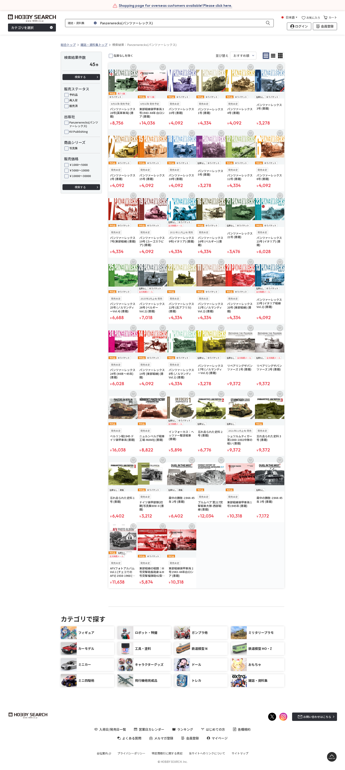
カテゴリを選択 (22, 27)
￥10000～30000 (80, 176)
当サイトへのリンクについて (207, 753)
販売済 (73, 106)
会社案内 (102, 753)
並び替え (222, 55)
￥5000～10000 (79, 170)
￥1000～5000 (78, 164)
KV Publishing (78, 131)
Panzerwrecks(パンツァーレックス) (83, 124)
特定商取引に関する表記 (167, 753)
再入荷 (73, 100)
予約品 (73, 94)
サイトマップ (240, 753)
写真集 (73, 148)
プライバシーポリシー (131, 753)
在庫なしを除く (123, 55)
